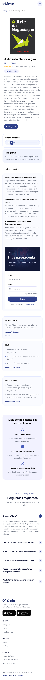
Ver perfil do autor (12, 332)
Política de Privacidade (10, 660)
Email (10, 275)
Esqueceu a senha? (30, 294)
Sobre (5, 642)
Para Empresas (8, 632)
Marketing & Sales (11, 71)
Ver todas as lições (12, 367)
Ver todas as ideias (12, 402)
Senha (10, 285)
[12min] (8, 3)
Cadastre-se (30, 304)
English (5, 675)
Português (12, 675)
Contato (5, 646)
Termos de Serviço (9, 663)
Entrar (22, 299)
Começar (10, 126)
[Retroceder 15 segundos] (8, 143)
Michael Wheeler (10, 63)
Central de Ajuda (8, 656)
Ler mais (8, 335)
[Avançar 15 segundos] (14, 143)
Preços (5, 628)
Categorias (6, 11)
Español (20, 675)
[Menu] (39, 3)
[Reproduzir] (12, 143)
